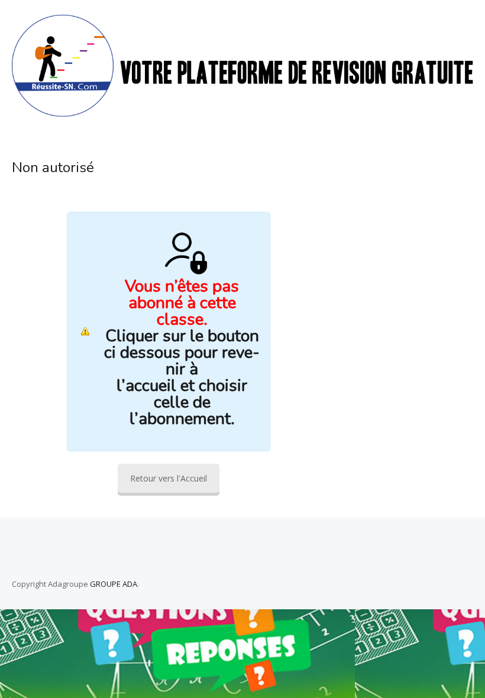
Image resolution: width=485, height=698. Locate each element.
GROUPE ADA (113, 584)
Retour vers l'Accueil (168, 478)
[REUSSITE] (242, 113)
